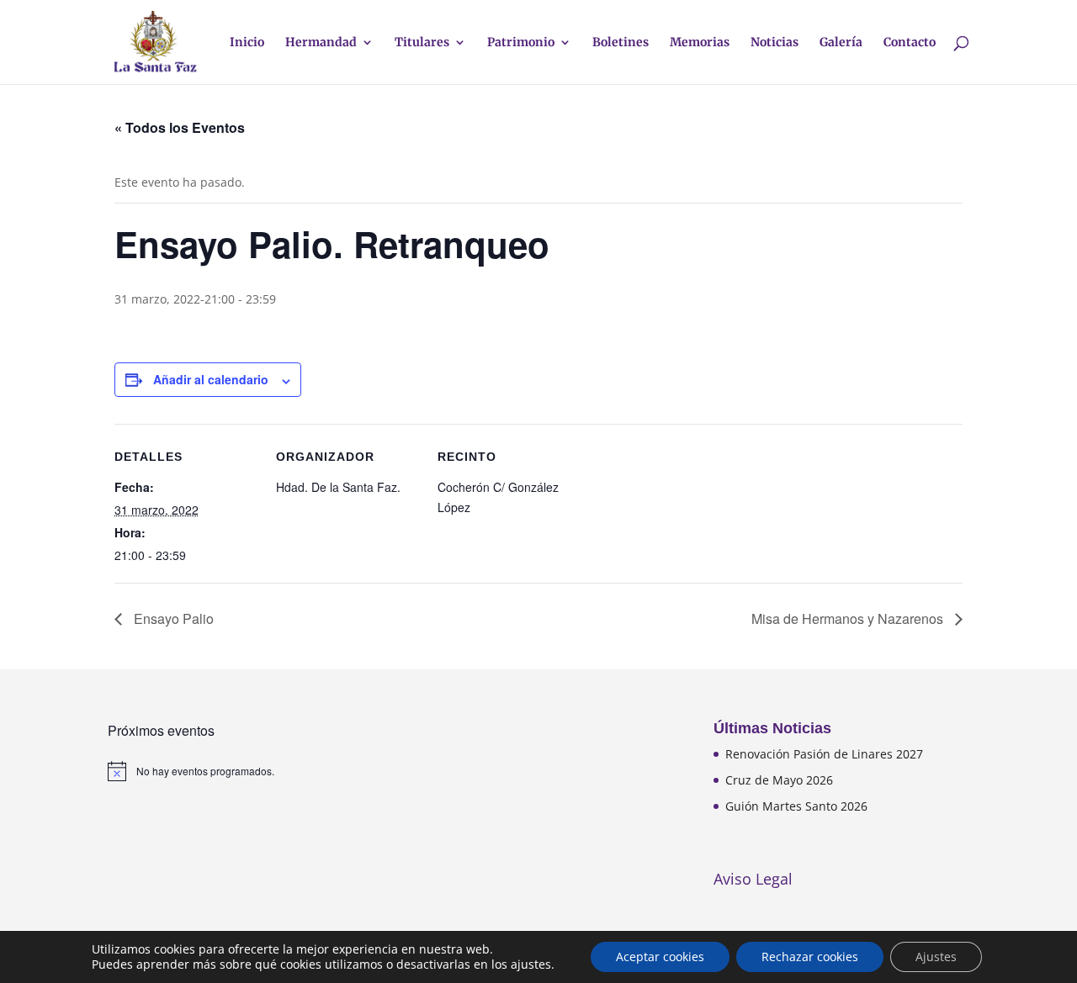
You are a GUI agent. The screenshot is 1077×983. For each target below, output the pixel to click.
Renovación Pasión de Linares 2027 (824, 754)
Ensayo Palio (172, 618)
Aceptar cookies (660, 957)
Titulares (422, 43)
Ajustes (936, 957)
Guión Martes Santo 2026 (796, 806)
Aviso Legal (753, 879)
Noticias (774, 43)
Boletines (620, 43)
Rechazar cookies (809, 957)
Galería (841, 43)
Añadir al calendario (210, 379)
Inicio (247, 43)
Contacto (909, 43)
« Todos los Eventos (179, 127)
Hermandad (321, 43)
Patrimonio (520, 43)
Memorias (699, 43)
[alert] (235, 771)
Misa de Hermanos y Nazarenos (849, 618)
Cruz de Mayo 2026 (779, 780)
